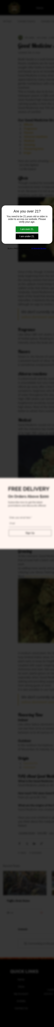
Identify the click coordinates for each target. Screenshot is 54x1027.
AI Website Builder (38, 249)
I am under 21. (27, 236)
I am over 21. (27, 229)
